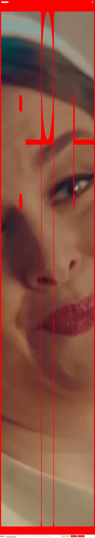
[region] (47, 536)
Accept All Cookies (81, 536)
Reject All (73, 536)
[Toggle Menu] (92, 2)
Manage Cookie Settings (65, 536)
